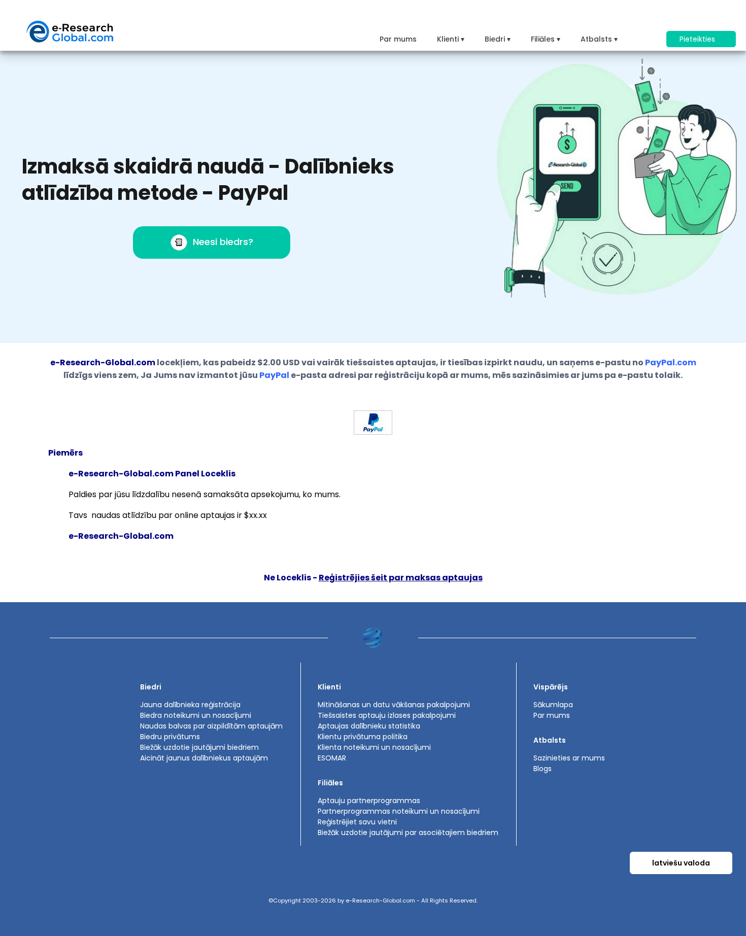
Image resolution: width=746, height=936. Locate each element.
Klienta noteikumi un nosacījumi (374, 747)
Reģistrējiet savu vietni (357, 822)
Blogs (542, 769)
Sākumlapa (553, 705)
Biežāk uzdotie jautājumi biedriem (199, 747)
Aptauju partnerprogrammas (369, 800)
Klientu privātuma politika (363, 737)
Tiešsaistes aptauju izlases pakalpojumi (387, 715)
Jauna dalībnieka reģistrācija (190, 705)
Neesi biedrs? (223, 241)
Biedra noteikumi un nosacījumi (195, 715)
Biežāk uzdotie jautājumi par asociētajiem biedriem (408, 832)
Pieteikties (698, 39)
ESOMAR (332, 758)
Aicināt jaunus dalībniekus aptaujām (204, 758)
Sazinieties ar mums (569, 758)
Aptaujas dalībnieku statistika (369, 726)
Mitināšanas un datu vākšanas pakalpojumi (394, 705)
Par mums (398, 39)
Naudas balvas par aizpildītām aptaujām (211, 726)
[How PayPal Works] (373, 432)
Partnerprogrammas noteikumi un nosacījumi (399, 811)
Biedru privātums (170, 737)
